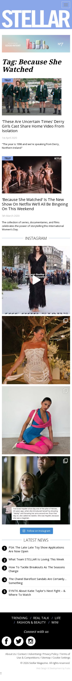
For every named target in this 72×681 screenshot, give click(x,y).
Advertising (34, 654)
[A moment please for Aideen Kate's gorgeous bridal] (36, 350)
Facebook (6, 641)
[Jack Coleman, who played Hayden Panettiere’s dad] (36, 490)
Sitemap (46, 657)
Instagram (31, 641)
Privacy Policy (50, 654)
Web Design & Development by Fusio (53, 668)
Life (58, 618)
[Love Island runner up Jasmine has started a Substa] (36, 420)
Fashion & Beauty (31, 622)
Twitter (18, 641)
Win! (54, 622)
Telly (7, 80)
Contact (22, 654)
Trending (19, 618)
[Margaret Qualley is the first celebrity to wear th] (36, 280)
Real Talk (41, 618)
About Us (10, 654)
